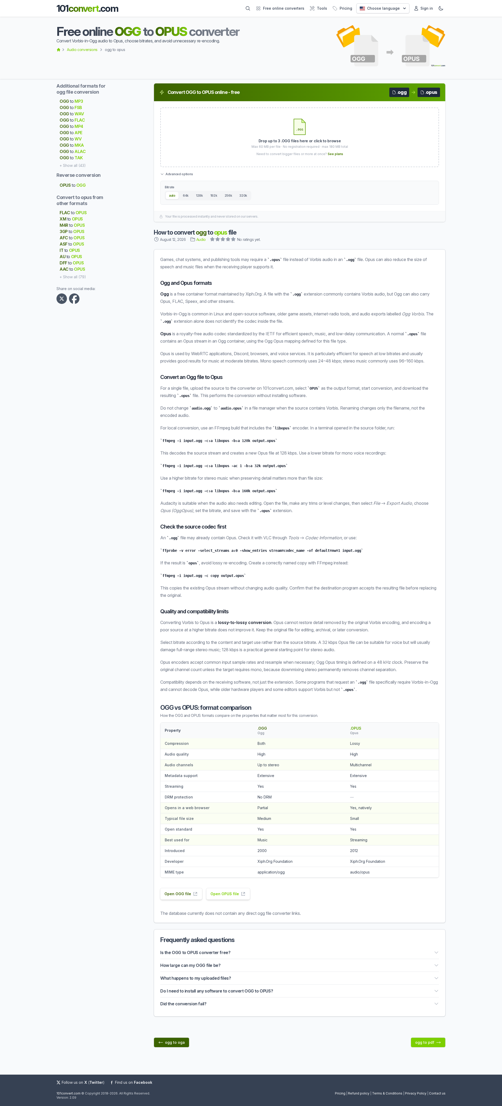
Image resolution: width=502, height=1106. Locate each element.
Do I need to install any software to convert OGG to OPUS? (216, 991)
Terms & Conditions (387, 1093)
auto (172, 195)
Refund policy (358, 1093)
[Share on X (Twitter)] (62, 298)
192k (213, 195)
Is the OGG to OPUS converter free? (195, 952)
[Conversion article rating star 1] (212, 240)
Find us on (133, 1082)
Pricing (340, 1093)
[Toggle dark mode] (441, 8)
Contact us (437, 1093)
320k (243, 195)
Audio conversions (82, 49)
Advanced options (179, 174)
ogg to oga (175, 1042)
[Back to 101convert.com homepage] (58, 50)
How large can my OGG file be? (190, 965)
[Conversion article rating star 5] (233, 240)
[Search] (248, 8)
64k (186, 195)
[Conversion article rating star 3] (223, 240)
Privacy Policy (415, 1093)
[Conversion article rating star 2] (217, 240)
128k (199, 195)
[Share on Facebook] (75, 298)
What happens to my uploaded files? (195, 978)
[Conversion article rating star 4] (228, 240)
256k (228, 195)
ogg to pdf (424, 1042)
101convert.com (68, 1093)
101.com (87, 8)
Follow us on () (83, 1082)
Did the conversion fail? (183, 1003)
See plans (335, 154)
